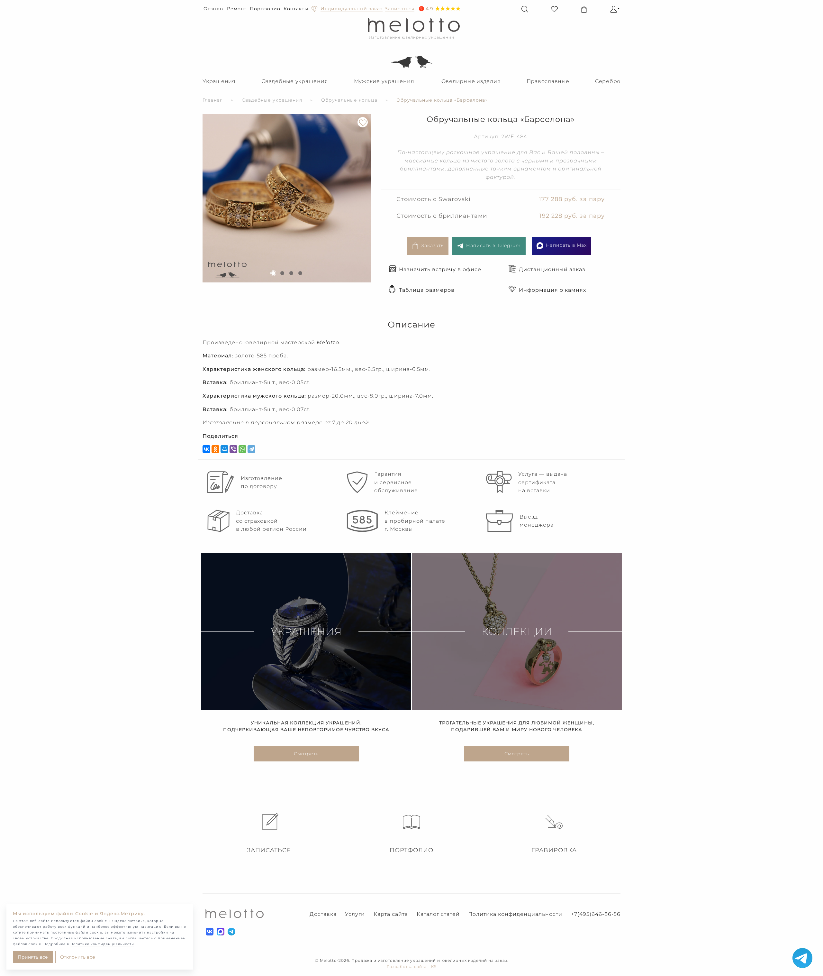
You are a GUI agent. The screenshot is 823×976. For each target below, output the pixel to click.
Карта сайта (391, 914)
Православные (548, 81)
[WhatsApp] (242, 449)
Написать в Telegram (493, 245)
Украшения (219, 81)
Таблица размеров (427, 290)
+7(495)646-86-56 (595, 914)
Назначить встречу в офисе (440, 269)
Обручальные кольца (349, 100)
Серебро (607, 81)
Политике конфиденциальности (102, 944)
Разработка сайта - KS (412, 966)
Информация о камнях (552, 290)
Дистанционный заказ (552, 269)
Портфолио (265, 9)
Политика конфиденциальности (515, 914)
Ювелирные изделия (470, 81)
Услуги (355, 914)
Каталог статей (438, 914)
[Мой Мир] (224, 449)
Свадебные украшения (294, 81)
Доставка (323, 914)
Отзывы (213, 9)
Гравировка (554, 850)
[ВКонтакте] (206, 449)
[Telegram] (251, 449)
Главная (213, 100)
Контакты (296, 9)
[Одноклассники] (215, 449)
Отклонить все (77, 957)
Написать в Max (566, 245)
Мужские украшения (384, 81)
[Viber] (233, 449)
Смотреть (306, 754)
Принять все (33, 957)
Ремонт (237, 9)
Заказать (432, 245)
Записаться (269, 850)
